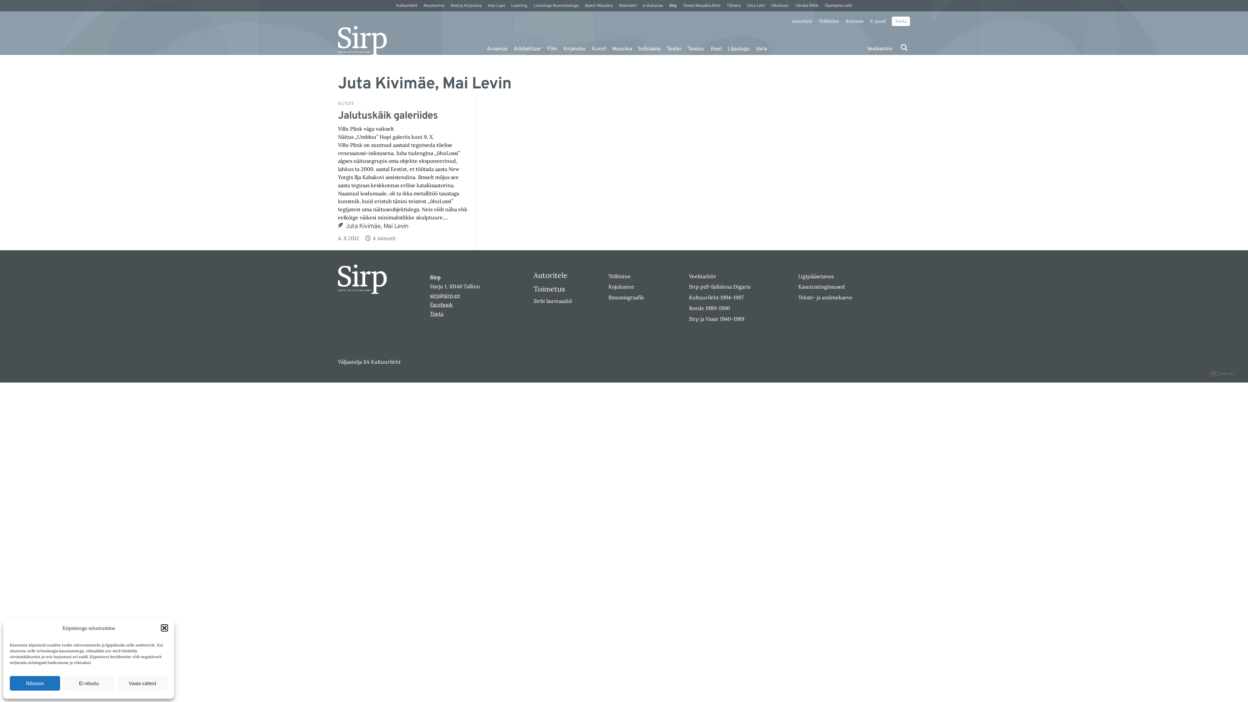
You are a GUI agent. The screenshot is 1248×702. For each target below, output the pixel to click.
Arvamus (497, 49)
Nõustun (35, 683)
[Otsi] (904, 47)
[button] (164, 628)
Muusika (622, 49)
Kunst (599, 49)
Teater (674, 49)
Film (552, 49)
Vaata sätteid (142, 683)
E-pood (878, 21)
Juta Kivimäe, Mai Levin (377, 226)
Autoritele (802, 21)
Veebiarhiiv (879, 49)
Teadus (696, 49)
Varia (761, 49)
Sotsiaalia (649, 49)
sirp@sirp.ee (445, 295)
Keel (716, 49)
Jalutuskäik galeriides (388, 116)
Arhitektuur (527, 49)
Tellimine (829, 21)
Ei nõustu (89, 683)
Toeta (901, 21)
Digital (1223, 373)
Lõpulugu (738, 49)
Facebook (441, 304)
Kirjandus (575, 49)
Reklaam (855, 21)
